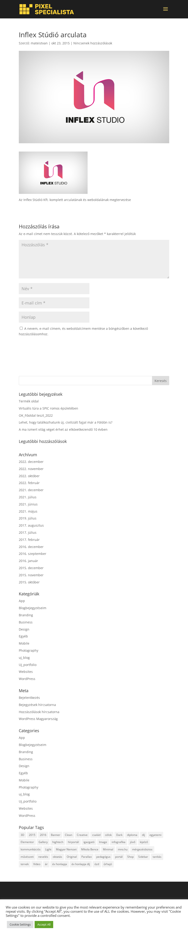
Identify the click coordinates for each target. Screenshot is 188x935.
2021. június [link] (28, 504)
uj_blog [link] (24, 657)
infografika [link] (118, 842)
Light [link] (48, 849)
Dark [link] (119, 835)
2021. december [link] (31, 490)
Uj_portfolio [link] (27, 665)
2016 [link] (43, 835)
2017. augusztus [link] (31, 525)
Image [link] (103, 842)
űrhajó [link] (108, 864)
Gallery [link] (43, 842)
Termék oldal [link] (29, 401)
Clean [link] (68, 835)
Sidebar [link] (143, 857)
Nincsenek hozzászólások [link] (92, 43)
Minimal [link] (108, 849)
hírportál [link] (73, 842)
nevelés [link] (43, 857)
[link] (46, 9)
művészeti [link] (27, 857)
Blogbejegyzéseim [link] (32, 608)
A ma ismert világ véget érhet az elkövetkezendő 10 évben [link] (63, 429)
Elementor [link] (27, 842)
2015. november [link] (31, 575)
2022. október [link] (29, 476)
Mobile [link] (24, 643)
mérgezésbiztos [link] (142, 849)
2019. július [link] (27, 518)
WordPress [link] (27, 679)
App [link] (22, 601)
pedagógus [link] (103, 857)
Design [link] (24, 629)
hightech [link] (57, 842)
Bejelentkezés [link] (29, 697)
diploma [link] (132, 835)
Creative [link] (82, 835)
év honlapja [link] (59, 864)
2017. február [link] (29, 539)
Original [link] (72, 857)
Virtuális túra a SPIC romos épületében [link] (48, 408)
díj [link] (143, 835)
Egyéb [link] (23, 636)
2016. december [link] (31, 547)
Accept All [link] (43, 924)
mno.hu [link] (122, 849)
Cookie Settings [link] (20, 924)
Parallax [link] (86, 857)
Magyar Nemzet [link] (66, 849)
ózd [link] (96, 864)
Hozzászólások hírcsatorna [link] (39, 712)
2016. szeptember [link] (32, 553)
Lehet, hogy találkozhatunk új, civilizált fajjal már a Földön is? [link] (65, 422)
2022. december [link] (31, 461)
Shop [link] (130, 857)
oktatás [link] (57, 857)
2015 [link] (32, 835)
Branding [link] (26, 615)
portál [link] (119, 857)
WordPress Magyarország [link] (38, 719)
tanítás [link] (157, 857)
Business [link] (26, 622)
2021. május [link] (28, 511)
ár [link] (46, 864)
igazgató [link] (88, 842)
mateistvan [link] (39, 43)
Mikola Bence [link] (89, 849)
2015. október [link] (29, 582)
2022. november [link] (31, 469)
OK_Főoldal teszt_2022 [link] (36, 415)
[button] (165, 12)
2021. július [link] (27, 497)
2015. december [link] (31, 568)
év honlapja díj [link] (81, 864)
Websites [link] (26, 671)
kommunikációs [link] (31, 849)
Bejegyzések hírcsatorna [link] (37, 705)
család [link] (96, 835)
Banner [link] (55, 835)
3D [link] (22, 835)
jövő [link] (132, 842)
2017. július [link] (27, 532)
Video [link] (36, 864)
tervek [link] (25, 864)
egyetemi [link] (155, 835)
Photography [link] (28, 650)
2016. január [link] (28, 561)
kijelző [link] (144, 842)
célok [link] (108, 835)
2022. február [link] (29, 483)
